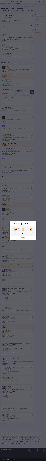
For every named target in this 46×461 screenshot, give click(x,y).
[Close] (35, 222)
